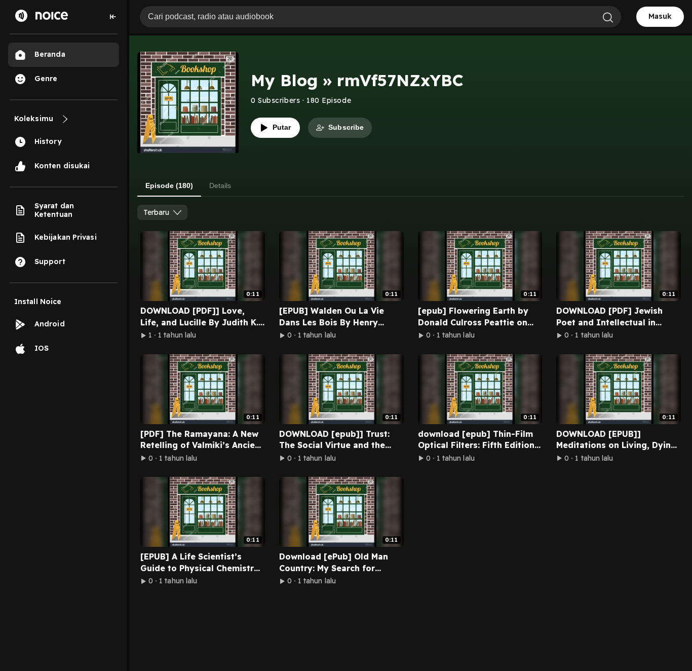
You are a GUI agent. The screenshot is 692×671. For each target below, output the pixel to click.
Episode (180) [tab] (169, 185)
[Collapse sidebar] (113, 17)
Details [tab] (220, 185)
